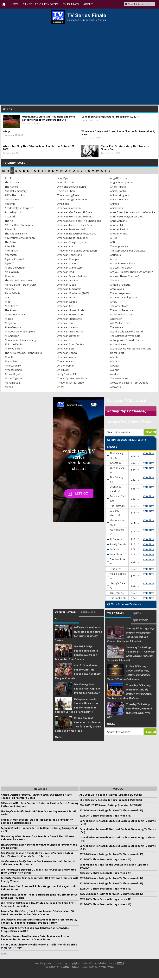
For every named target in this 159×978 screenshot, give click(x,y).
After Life (10, 246)
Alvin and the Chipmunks (71, 186)
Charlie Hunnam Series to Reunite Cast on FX (39, 829)
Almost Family (13, 365)
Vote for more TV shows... (127, 604)
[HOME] (5, 4)
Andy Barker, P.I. (66, 374)
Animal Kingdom (119, 195)
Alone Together (14, 378)
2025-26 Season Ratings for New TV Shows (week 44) (111, 878)
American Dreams (67, 280)
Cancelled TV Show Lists (127, 400)
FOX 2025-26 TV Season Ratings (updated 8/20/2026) (111, 805)
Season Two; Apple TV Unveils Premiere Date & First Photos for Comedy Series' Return (37, 854)
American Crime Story (70, 267)
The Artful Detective (121, 310)
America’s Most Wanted (71, 229)
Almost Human (13, 370)
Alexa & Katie (12, 293)
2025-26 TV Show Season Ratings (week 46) (105, 815)
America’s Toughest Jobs (71, 242)
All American (12, 335)
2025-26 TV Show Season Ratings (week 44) (105, 873)
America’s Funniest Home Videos (76, 225)
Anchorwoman (65, 365)
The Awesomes (119, 378)
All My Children (13, 348)
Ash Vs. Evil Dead (120, 323)
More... (59, 737)
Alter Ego (62, 178)
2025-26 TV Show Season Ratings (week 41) (105, 904)
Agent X (9, 263)
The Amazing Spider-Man (72, 199)
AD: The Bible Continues (19, 225)
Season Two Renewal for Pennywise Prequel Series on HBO (35, 929)
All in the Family (14, 344)
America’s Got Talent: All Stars (74, 212)
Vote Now (148, 453)
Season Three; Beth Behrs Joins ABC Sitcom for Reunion (39, 896)
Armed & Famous (120, 284)
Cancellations (65, 615)
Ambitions (63, 203)
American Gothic (67, 301)
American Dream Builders (72, 276)
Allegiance (11, 323)
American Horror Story (70, 314)
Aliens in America (15, 314)
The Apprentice (119, 246)
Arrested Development (123, 297)
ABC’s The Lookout (15, 195)
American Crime (66, 263)
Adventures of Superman (20, 238)
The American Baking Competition (77, 250)
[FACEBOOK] (99, 4)
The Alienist (11, 310)
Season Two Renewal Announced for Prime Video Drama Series (39, 846)
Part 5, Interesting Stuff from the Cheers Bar (125, 147)
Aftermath (11, 255)
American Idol (65, 323)
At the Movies (118, 344)
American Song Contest (71, 344)
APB (112, 242)
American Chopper (68, 259)
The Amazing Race (68, 195)
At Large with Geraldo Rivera (126, 340)
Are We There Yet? (121, 267)
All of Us (9, 357)
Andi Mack (63, 370)
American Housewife (69, 318)
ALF (7, 297)
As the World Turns (121, 314)
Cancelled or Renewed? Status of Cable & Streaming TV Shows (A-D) (118, 847)
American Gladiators (69, 289)
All (3, 171)
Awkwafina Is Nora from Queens (129, 382)
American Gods (66, 297)
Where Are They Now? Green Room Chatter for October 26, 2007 (39, 147)
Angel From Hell (119, 178)
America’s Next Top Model (72, 238)
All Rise (9, 318)
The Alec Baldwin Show (18, 280)
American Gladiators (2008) (73, 293)
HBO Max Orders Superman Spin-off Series (38, 813)
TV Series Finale (67, 966)
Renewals (88, 612)
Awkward (115, 387)
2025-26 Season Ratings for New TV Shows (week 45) (111, 854)
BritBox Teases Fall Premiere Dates (36, 796)
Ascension (116, 318)
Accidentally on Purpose (19, 208)
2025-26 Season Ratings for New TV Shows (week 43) (111, 883)
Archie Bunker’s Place (122, 263)
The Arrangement (120, 293)
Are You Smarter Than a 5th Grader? (131, 272)
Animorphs (116, 208)
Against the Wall (14, 259)
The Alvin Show (66, 191)
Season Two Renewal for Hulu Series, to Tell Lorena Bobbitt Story (38, 863)
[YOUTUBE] (91, 4)
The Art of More (119, 306)
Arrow (113, 301)
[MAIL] (118, 4)
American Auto (65, 246)
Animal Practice (119, 199)
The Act (9, 220)
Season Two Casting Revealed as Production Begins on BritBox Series (37, 821)
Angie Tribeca (118, 186)
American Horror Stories (71, 310)
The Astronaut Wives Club (125, 335)
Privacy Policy (106, 966)
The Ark (114, 280)
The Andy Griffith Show (70, 382)
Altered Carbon (66, 182)
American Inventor (68, 327)
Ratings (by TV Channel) (126, 411)
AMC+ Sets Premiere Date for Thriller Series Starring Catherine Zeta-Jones (39, 804)
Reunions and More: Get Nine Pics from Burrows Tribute (49, 118)
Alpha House (12, 382)
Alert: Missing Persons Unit (20, 284)
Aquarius (115, 255)
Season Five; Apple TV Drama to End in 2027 (87, 689)
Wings (6, 131)
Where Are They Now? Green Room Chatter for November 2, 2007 (118, 133)
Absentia (10, 203)
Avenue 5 (115, 370)
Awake (114, 374)
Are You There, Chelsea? (124, 276)
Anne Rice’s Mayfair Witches (126, 216)
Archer (114, 259)
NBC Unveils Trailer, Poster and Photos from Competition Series (38, 871)
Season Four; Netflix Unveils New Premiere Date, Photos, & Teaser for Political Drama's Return (39, 921)
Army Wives (117, 289)
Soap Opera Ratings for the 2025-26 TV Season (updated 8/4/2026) (114, 866)
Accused (10, 216)
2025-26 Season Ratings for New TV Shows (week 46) (111, 810)
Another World (118, 233)
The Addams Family (16, 233)
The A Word (11, 186)
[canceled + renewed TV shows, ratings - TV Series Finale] (78, 17)
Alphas (9, 387)
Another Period (119, 229)
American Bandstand (69, 255)
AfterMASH (11, 250)
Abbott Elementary (16, 191)
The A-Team (12, 182)
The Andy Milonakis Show (72, 378)
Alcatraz (9, 276)
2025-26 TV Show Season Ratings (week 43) (105, 888)
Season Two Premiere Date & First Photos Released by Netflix (37, 838)
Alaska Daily (12, 272)
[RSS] (112, 4)
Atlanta (114, 357)
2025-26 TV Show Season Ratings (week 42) (105, 899)
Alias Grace (11, 306)
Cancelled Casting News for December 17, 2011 (110, 116)
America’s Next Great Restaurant (76, 233)
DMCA (120, 963)
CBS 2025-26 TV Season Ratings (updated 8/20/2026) (111, 800)
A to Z (8, 178)
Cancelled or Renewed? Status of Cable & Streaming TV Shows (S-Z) (118, 839)
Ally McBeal (11, 361)
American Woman (67, 357)
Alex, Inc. (10, 289)
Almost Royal (12, 374)
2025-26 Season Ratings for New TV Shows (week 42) (111, 894)
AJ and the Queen (15, 267)
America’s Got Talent (69, 208)
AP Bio (114, 238)
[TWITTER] (105, 4)
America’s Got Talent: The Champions (79, 220)
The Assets (116, 327)
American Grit (65, 306)
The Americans (66, 361)
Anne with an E (118, 220)
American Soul (65, 348)
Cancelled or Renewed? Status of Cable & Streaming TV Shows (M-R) (118, 822)
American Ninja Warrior (71, 331)
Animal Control (118, 191)
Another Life (117, 225)
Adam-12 (10, 229)
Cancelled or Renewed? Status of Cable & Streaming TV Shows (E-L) (118, 831)
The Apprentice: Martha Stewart (128, 250)
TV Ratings (115, 613)
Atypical (114, 365)
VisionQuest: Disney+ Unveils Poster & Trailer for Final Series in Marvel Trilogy (39, 946)
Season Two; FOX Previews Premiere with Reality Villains (40, 879)
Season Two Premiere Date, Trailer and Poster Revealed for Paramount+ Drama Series (35, 938)
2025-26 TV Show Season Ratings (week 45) (105, 859)
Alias (7, 301)
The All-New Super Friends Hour (23, 353)
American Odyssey (68, 335)
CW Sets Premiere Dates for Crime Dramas (37, 913)
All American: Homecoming (20, 340)
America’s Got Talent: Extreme (74, 216)
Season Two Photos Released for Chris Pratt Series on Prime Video (38, 904)
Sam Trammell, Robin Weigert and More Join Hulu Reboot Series (38, 888)
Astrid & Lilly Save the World (126, 331)
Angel (60, 387)
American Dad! (65, 272)
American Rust (65, 340)
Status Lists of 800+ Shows (129, 421)
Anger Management (121, 182)
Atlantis (114, 361)
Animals (114, 203)
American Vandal (67, 353)
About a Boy (12, 199)
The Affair (10, 242)
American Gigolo (67, 284)
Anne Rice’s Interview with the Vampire (132, 212)
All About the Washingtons (20, 331)
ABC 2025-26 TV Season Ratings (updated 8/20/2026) (111, 794)
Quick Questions (141, 616)
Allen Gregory (13, 327)
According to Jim (14, 212)
